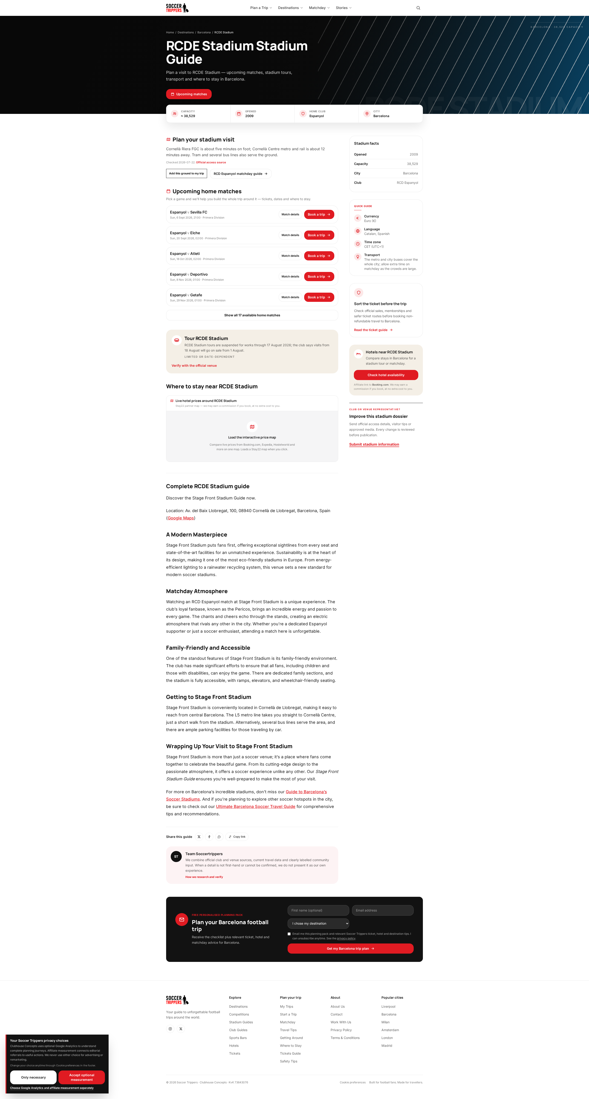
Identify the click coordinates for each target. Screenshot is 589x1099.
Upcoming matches (191, 94)
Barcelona (204, 32)
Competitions (239, 1014)
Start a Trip (288, 1014)
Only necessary (33, 1077)
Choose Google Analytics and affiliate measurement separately (52, 1088)
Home (170, 32)
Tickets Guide (290, 1053)
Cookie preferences (353, 1082)
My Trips (286, 1006)
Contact (337, 1014)
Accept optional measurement (81, 1077)
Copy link (239, 836)
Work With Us (341, 1022)
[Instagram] (170, 1029)
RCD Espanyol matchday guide (238, 174)
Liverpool (388, 1006)
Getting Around (291, 1038)
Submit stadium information (374, 444)
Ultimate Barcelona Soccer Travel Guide (255, 806)
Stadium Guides (241, 1022)
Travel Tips (288, 1030)
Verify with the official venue (194, 365)
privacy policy (346, 938)
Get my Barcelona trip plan (348, 948)
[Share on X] (199, 837)
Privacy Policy (341, 1030)
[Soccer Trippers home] (177, 7)
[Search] (418, 7)
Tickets (234, 1053)
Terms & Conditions (345, 1038)
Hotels (234, 1045)
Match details (290, 214)
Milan (385, 1022)
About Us (338, 1006)
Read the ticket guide (370, 330)
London (387, 1038)
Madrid (386, 1045)
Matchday (287, 1022)
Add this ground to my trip (186, 173)
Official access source (211, 162)
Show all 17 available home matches (252, 315)
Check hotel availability (386, 375)
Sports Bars (238, 1038)
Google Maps (181, 518)
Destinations (186, 32)
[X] (181, 1029)
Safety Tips (288, 1061)
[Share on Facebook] (209, 837)
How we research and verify (204, 877)
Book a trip (316, 214)
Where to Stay (291, 1045)
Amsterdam (390, 1030)
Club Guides (238, 1030)
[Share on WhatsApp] (219, 837)
